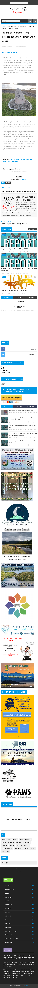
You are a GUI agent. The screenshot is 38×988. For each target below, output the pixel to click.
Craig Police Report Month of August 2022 (14, 249)
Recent (7, 406)
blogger (6, 298)
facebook (31, 298)
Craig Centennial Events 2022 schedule (14, 290)
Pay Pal (3, 384)
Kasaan (18, 842)
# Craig (8, 182)
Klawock (4, 845)
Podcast (19, 845)
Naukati (12, 845)
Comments (31, 406)
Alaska (4, 839)
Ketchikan (26, 842)
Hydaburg (11, 842)
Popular (19, 406)
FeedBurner (23, 179)
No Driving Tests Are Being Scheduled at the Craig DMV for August (19, 270)
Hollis (4, 842)
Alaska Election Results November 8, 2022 (21, 410)
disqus (19, 298)
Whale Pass (5, 851)
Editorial (28, 839)
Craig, (24, 46)
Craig (8, 27)
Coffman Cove (12, 839)
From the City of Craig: (9, 52)
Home (3, 27)
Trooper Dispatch (29, 848)
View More (33, 229)
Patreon (3, 383)
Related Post (6, 229)
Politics (27, 845)
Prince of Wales (7, 848)
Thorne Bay (18, 848)
